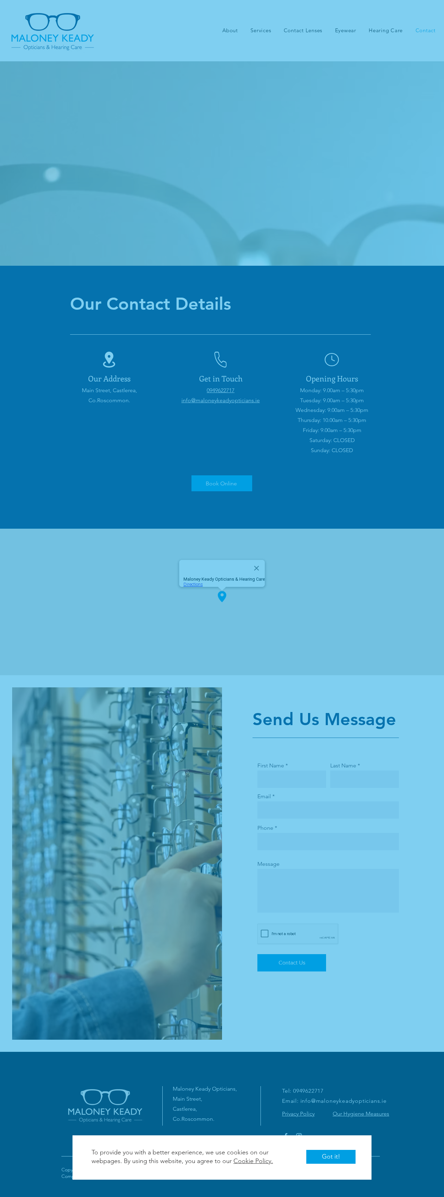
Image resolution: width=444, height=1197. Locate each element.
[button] (331, 1157)
